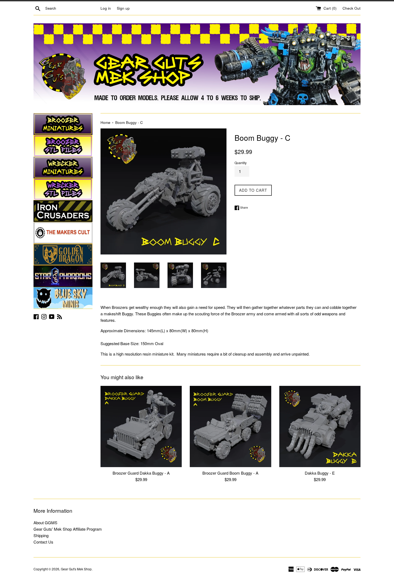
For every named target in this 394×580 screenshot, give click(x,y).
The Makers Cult (63, 232)
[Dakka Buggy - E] (319, 426)
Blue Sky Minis (63, 298)
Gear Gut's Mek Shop (76, 569)
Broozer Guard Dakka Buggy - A (141, 473)
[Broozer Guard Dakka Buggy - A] (141, 426)
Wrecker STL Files (63, 189)
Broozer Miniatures (63, 124)
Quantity (241, 162)
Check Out (351, 8)
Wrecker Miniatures (63, 167)
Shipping (41, 535)
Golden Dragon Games (63, 254)
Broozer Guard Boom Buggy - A (230, 473)
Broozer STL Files (63, 146)
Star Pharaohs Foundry (63, 276)
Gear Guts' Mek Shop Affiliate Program (68, 529)
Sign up (123, 8)
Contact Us (43, 542)
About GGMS (45, 522)
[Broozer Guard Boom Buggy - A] (230, 426)
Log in (106, 8)
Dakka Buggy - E (320, 473)
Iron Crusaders (63, 211)
